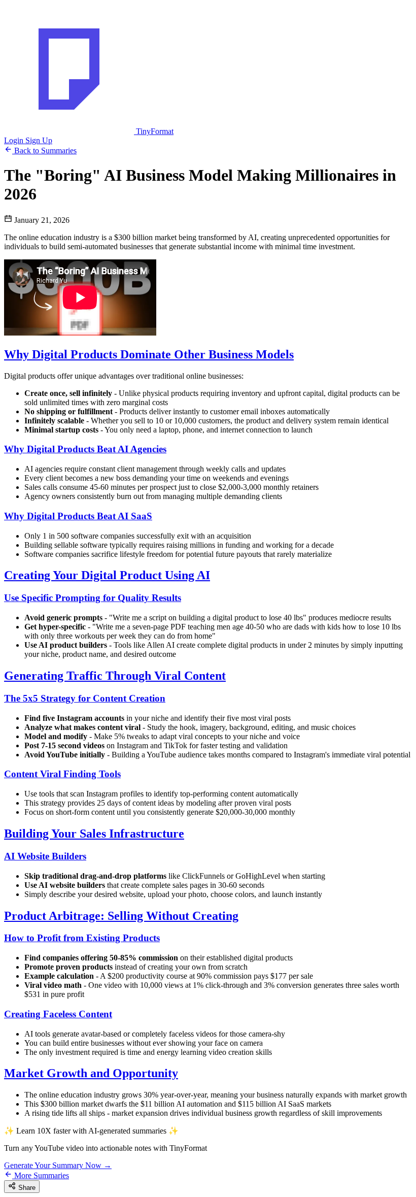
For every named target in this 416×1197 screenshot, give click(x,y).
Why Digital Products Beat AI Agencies (85, 449)
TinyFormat (154, 131)
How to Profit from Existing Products (82, 938)
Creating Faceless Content (58, 1014)
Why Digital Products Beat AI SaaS (78, 516)
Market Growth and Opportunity (91, 1073)
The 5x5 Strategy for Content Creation (84, 698)
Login (14, 140)
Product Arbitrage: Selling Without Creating (121, 915)
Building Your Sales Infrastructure (94, 833)
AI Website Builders (45, 856)
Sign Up (38, 140)
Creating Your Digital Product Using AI (107, 575)
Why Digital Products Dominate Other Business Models (149, 354)
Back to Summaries (44, 150)
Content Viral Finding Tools (62, 774)
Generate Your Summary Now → (58, 1165)
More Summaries (40, 1175)
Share (26, 1187)
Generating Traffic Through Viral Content (115, 675)
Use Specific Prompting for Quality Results (92, 597)
